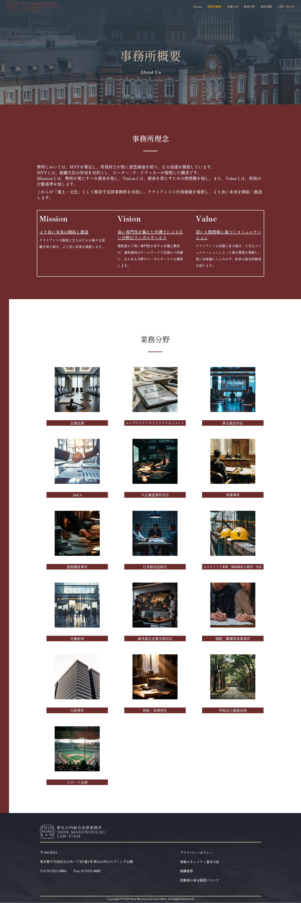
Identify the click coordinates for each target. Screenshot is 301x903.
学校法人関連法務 (233, 710)
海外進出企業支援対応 (155, 638)
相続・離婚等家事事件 (232, 638)
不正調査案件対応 (155, 494)
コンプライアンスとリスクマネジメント (155, 422)
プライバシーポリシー (196, 853)
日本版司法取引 (155, 566)
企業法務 (77, 423)
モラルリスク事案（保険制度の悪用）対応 (233, 567)
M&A (77, 494)
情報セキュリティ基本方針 (199, 862)
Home (197, 7)
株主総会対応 (232, 423)
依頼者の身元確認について (199, 881)
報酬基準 (186, 871)
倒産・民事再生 (155, 710)
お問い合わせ (285, 7)
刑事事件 (233, 494)
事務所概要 (214, 7)
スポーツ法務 (77, 782)
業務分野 (249, 7)
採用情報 (266, 7)
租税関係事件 (77, 566)
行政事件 (77, 710)
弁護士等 (232, 7)
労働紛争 (77, 638)
